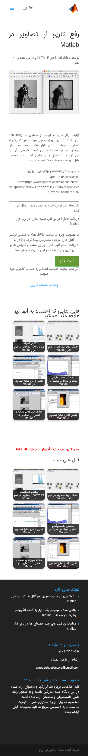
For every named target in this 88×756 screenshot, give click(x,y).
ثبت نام (67, 261)
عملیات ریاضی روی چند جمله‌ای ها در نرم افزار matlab (45, 626)
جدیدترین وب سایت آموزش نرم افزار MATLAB (47, 449)
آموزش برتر (46, 750)
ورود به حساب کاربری (44, 285)
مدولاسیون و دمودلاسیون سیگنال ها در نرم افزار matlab (43, 598)
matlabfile (63, 58)
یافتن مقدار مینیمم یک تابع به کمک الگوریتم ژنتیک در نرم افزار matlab (45, 612)
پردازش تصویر (26, 58)
